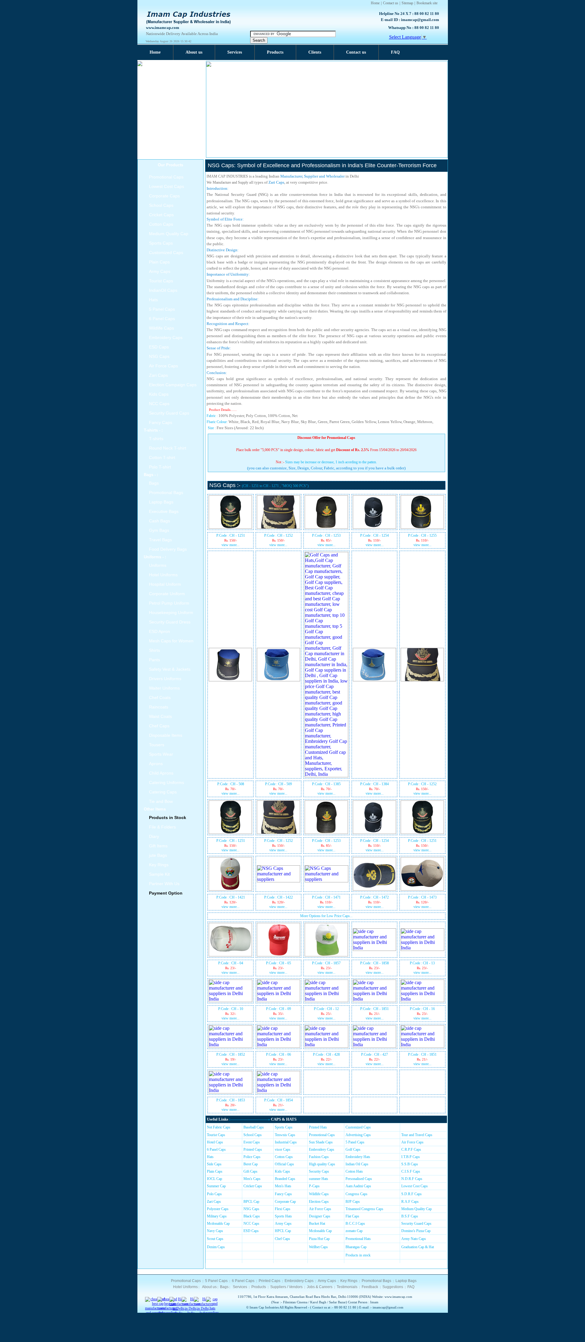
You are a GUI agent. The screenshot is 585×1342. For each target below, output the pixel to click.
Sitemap (407, 3)
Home (375, 3)
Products (275, 52)
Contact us (390, 3)
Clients (314, 52)
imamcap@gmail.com (420, 19)
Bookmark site (427, 3)
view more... (230, 545)
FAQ (395, 52)
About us (194, 52)
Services (234, 52)
